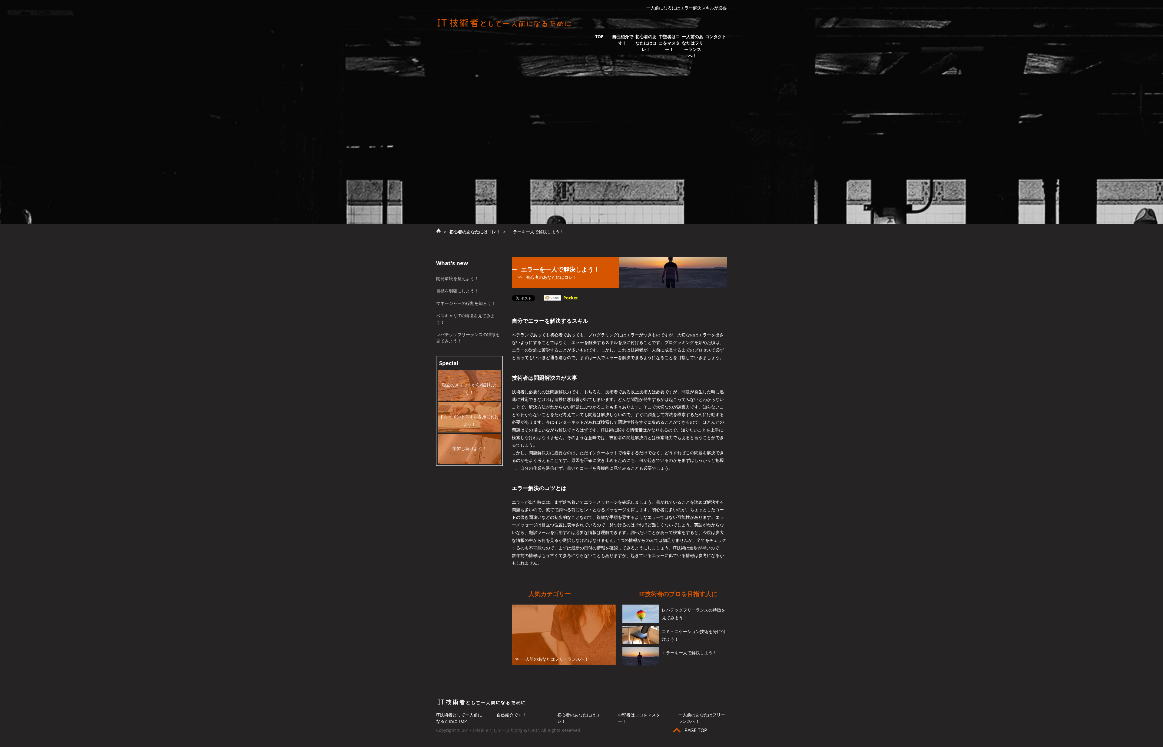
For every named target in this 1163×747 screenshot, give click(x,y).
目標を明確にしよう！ (457, 291)
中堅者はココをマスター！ (669, 43)
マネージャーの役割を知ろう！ (465, 303)
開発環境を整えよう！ (457, 278)
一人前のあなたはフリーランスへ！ (692, 46)
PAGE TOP (695, 730)
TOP (599, 36)
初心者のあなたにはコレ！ (646, 43)
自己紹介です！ (622, 40)
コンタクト (715, 36)
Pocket (570, 298)
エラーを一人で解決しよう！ (689, 652)
